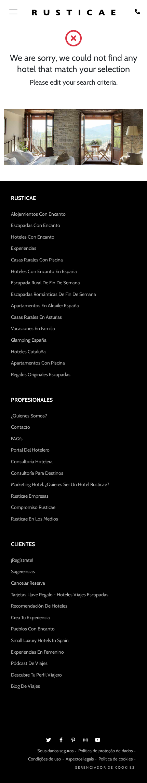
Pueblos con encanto (33, 629)
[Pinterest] (73, 740)
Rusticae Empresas (30, 496)
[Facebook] (61, 740)
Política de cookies (115, 758)
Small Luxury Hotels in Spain (40, 640)
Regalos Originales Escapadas (40, 374)
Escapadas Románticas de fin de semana (53, 294)
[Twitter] (48, 740)
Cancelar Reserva (28, 583)
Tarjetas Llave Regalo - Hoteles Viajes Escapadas (59, 595)
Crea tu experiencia (30, 617)
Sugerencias (23, 571)
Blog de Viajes (25, 686)
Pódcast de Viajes (29, 663)
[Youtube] (98, 740)
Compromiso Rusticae (33, 507)
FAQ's (17, 439)
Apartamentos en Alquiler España (45, 305)
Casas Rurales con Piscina (37, 260)
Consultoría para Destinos (37, 473)
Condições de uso (44, 758)
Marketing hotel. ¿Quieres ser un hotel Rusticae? (60, 484)
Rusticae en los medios (34, 519)
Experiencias (23, 248)
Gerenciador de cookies (105, 767)
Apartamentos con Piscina (38, 363)
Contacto (20, 427)
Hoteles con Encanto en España (44, 271)
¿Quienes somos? (29, 416)
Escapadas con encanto (35, 225)
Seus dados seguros (55, 750)
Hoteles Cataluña (28, 351)
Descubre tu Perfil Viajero (36, 675)
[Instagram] (85, 740)
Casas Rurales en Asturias (36, 317)
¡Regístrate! (22, 560)
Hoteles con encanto (32, 237)
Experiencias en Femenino (37, 652)
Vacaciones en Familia (33, 328)
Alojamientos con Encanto (38, 214)
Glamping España (28, 340)
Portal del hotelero (30, 450)
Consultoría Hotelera (32, 461)
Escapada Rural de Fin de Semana (45, 283)
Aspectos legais (80, 758)
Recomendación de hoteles (39, 606)
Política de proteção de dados (105, 750)
